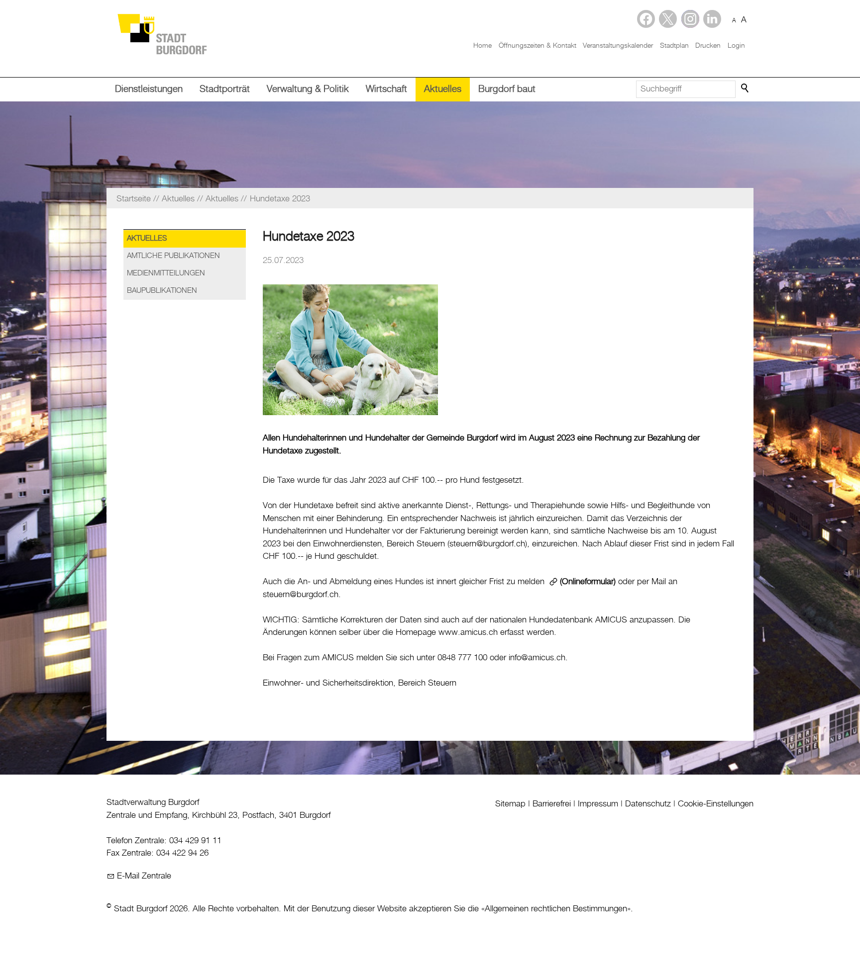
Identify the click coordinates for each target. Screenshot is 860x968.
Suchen (745, 88)
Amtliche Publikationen (173, 256)
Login (736, 45)
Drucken (708, 45)
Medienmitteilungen (166, 273)
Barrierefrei (552, 803)
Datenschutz (648, 803)
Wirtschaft (386, 89)
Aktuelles (442, 89)
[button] (712, 19)
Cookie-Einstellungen (715, 803)
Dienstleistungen (149, 89)
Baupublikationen (162, 291)
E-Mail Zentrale (144, 876)
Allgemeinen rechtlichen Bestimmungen (556, 908)
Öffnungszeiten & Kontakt (537, 45)
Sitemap (510, 803)
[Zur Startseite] (162, 33)
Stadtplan (674, 45)
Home (482, 45)
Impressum (598, 803)
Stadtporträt (225, 89)
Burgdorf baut (507, 89)
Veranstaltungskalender (618, 45)
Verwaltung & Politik (308, 89)
